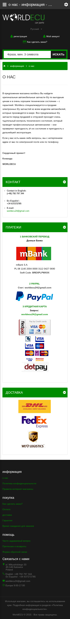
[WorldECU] (23, 18)
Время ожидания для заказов (18, 526)
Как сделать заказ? (37, 42)
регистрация (20, 36)
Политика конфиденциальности (19, 483)
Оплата (6, 509)
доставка (7, 515)
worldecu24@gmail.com (18, 211)
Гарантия (7, 520)
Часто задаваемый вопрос (16, 540)
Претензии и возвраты (14, 546)
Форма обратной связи (14, 552)
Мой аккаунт (53, 36)
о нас (5, 478)
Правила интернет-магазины (17, 489)
